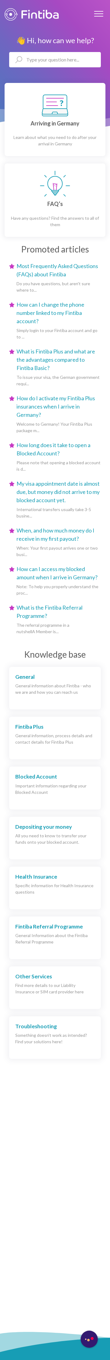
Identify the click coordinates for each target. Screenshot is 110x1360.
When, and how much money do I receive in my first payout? (55, 534)
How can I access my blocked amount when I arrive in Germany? (56, 573)
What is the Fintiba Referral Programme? (49, 611)
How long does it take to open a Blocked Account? (53, 449)
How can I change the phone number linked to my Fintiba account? (50, 312)
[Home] (32, 14)
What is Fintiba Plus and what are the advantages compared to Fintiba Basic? (55, 359)
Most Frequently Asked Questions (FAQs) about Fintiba (57, 270)
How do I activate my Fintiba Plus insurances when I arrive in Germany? (55, 406)
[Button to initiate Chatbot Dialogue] (89, 1339)
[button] (98, 14)
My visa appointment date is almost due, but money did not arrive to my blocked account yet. (58, 491)
